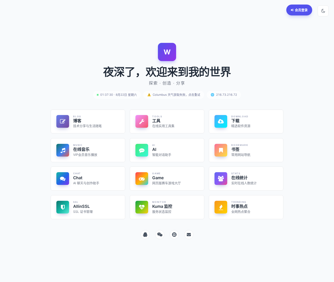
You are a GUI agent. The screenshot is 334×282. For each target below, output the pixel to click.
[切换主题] (323, 10)
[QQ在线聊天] (145, 234)
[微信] (159, 234)
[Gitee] (174, 234)
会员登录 (301, 10)
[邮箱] (188, 234)
